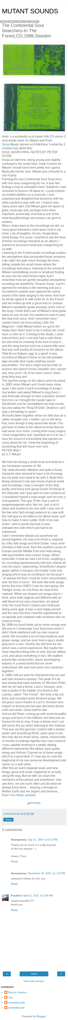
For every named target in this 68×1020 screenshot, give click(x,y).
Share (8, 819)
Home (34, 974)
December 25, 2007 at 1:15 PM (46, 873)
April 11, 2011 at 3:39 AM (38, 895)
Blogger (41, 1016)
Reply (14, 861)
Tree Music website (23, 795)
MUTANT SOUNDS (30, 11)
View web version (34, 981)
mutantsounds (16, 1002)
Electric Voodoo (17, 992)
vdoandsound (16, 1007)
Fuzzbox (16, 895)
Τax (10, 997)
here (38, 803)
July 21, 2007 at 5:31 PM (42, 839)
